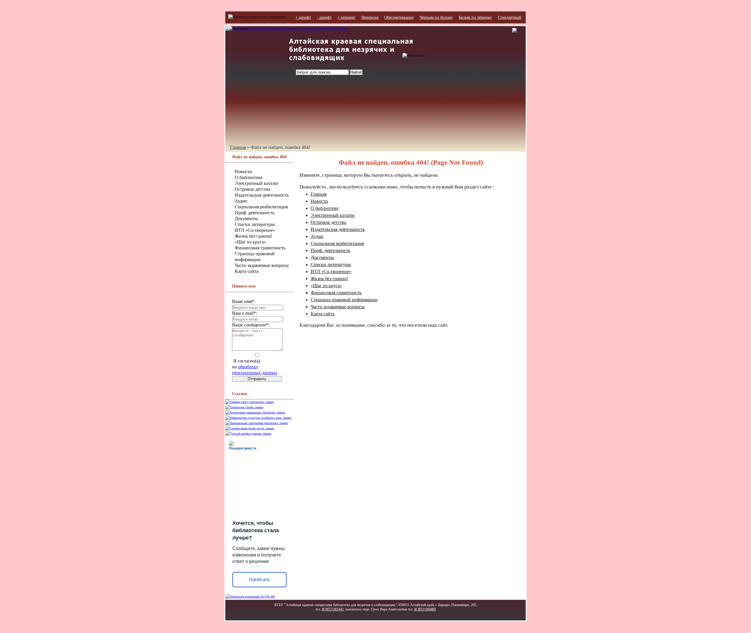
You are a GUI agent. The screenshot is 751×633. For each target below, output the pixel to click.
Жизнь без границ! (253, 236)
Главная (238, 147)
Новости (243, 171)
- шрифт (324, 17)
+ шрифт (303, 17)
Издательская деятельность (262, 195)
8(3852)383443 (333, 609)
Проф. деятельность (254, 212)
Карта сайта (246, 271)
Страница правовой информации (344, 299)
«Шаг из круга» (250, 241)
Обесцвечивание (399, 17)
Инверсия (369, 17)
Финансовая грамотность (260, 247)
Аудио (241, 200)
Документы (246, 218)
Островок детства (252, 189)
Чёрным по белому (436, 17)
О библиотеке (249, 177)
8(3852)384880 (425, 609)
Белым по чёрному (475, 17)
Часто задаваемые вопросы (262, 265)
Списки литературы (255, 224)
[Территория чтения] (244, 407)
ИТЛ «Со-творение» (255, 230)
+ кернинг (346, 17)
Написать (259, 579)
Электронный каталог (257, 183)
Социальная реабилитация (261, 206)
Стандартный (509, 17)
